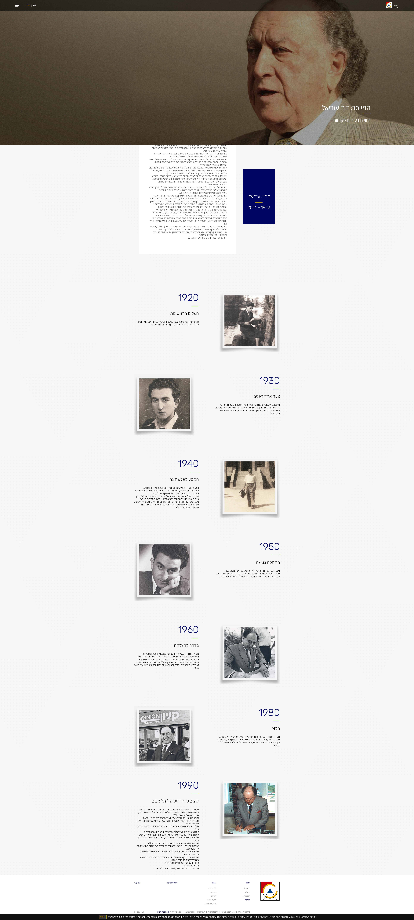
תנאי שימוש (201, 912)
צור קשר (137, 883)
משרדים (213, 892)
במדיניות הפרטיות (120, 916)
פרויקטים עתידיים (210, 904)
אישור (102, 916)
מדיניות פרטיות (213, 912)
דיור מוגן (213, 896)
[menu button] (17, 5)
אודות (248, 883)
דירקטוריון (246, 896)
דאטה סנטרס (211, 900)
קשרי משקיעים (172, 883)
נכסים (214, 883)
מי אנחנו (247, 888)
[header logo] (392, 5)
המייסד (247, 900)
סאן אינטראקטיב (163, 912)
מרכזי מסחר (212, 888)
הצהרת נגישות (189, 912)
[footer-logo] (270, 904)
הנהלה (247, 892)
